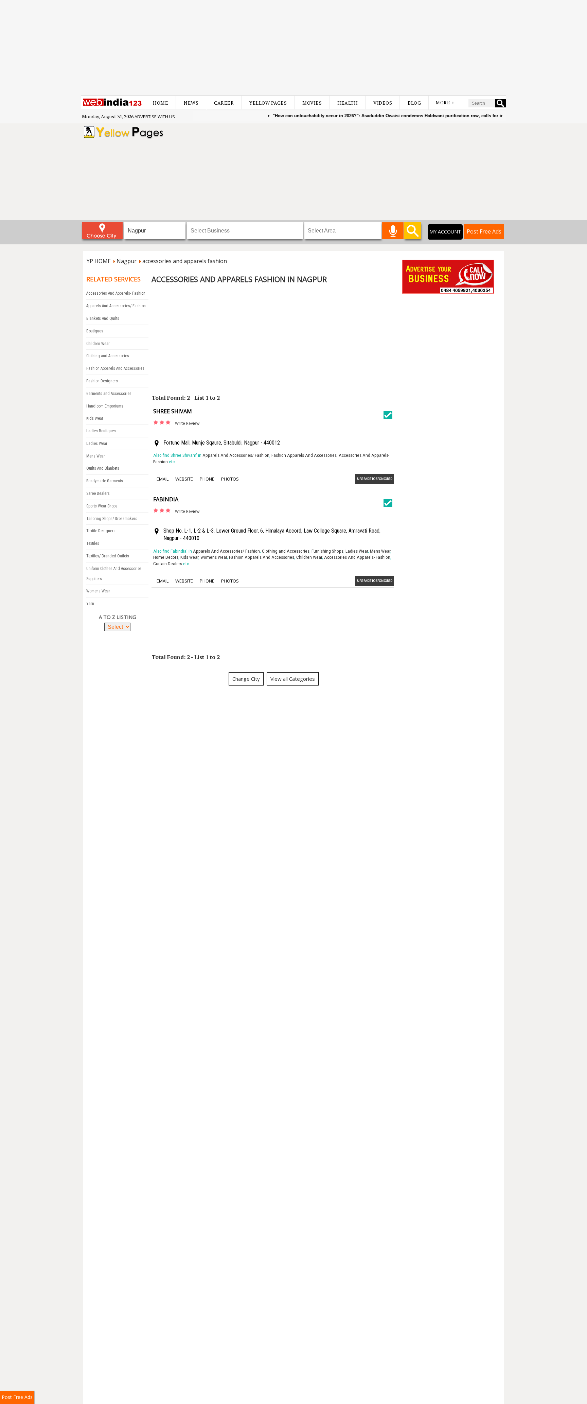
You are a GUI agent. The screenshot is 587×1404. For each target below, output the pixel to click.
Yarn (90, 603)
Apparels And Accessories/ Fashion (116, 306)
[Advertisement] (293, 47)
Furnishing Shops (327, 551)
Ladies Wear (96, 443)
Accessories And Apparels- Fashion (115, 293)
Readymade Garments (104, 481)
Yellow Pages (268, 103)
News (191, 103)
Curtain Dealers (167, 563)
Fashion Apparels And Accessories (115, 368)
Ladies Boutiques (101, 431)
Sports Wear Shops (102, 506)
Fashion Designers (102, 381)
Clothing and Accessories (107, 355)
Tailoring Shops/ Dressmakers (111, 518)
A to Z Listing (117, 616)
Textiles (92, 543)
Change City (246, 678)
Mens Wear (95, 456)
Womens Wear (98, 591)
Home (160, 103)
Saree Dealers (98, 493)
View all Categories (292, 678)
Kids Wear (94, 418)
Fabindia (165, 499)
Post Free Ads (484, 231)
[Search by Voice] (393, 230)
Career (224, 103)
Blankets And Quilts (102, 318)
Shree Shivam (172, 411)
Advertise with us (155, 117)
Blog (414, 103)
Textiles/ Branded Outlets (107, 556)
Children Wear (98, 343)
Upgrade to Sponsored (374, 478)
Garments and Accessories (108, 393)
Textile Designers (100, 530)
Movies (312, 103)
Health (347, 103)
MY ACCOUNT (445, 231)
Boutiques (94, 331)
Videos (382, 103)
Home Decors (165, 557)
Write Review (187, 423)
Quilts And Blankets (102, 468)
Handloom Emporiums (104, 406)
